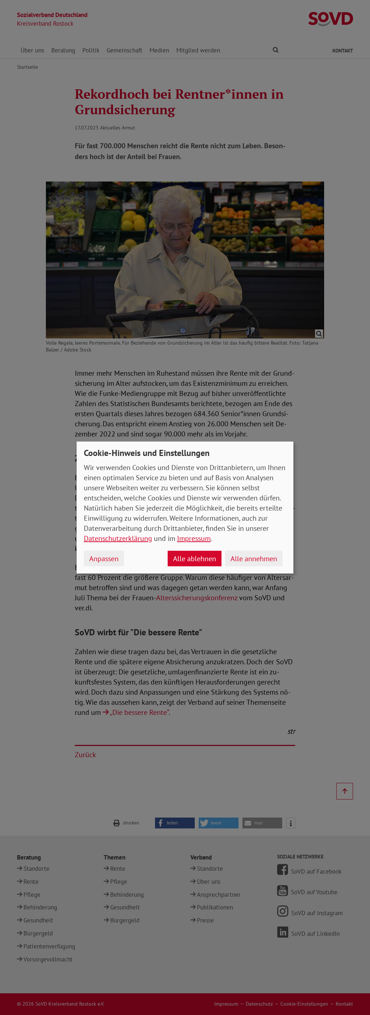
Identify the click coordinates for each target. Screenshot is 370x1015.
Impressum (194, 538)
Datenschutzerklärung (118, 538)
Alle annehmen (254, 558)
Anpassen (104, 558)
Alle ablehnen (194, 558)
